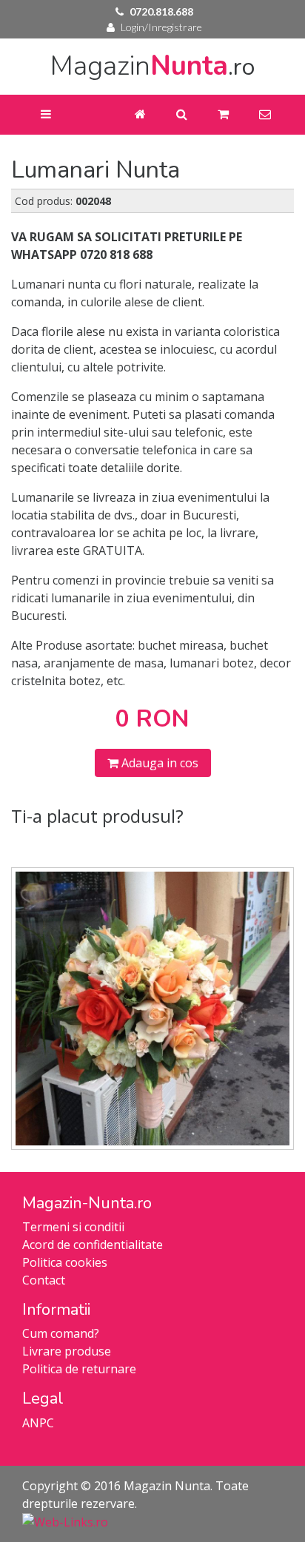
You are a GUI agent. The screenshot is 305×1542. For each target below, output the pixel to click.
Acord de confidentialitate (92, 1244)
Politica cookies (64, 1262)
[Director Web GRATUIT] (65, 1521)
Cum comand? (60, 1333)
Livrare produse (66, 1351)
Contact (43, 1280)
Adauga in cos (158, 763)
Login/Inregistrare (161, 27)
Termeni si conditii (73, 1227)
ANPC (38, 1423)
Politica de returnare (79, 1369)
